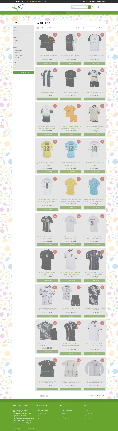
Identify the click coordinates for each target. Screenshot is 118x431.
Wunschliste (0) (92, 1)
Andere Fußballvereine (59, 13)
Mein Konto (85, 1)
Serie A (33, 13)
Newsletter (87, 422)
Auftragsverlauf (89, 413)
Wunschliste (88, 419)
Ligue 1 (48, 13)
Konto (86, 410)
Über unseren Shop (43, 410)
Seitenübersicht (65, 419)
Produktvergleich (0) (47, 28)
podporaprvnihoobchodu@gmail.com (24, 423)
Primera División (25, 13)
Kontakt (40, 419)
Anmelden (17, 1)
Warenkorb (98, 1)
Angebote (64, 416)
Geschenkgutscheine (67, 410)
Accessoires (85, 13)
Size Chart (40, 416)
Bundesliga (16, 13)
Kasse (103, 1)
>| (46, 395)
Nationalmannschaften (73, 13)
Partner (63, 413)
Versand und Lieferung (44, 413)
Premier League (41, 13)
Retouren (87, 416)
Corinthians (28, 17)
